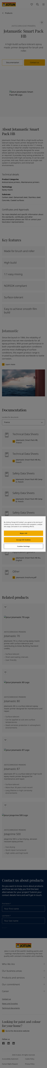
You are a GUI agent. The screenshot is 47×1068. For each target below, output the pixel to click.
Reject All (23, 533)
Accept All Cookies (23, 540)
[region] (23, 534)
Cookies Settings (23, 546)
